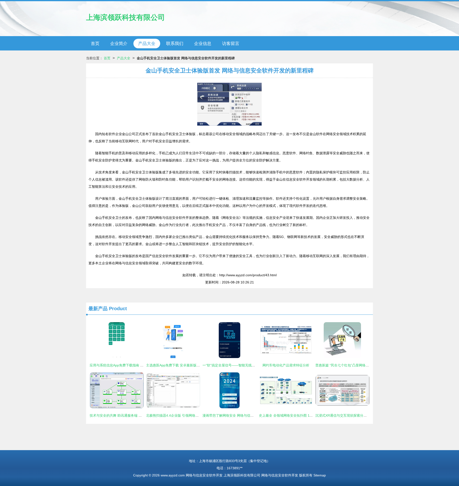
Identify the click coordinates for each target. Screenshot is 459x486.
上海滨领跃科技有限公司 (125, 17)
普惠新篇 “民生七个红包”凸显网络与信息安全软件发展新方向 (360, 365)
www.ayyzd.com (173, 475)
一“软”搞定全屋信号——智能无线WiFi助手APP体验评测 (243, 365)
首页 (95, 43)
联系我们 (174, 43)
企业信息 (202, 43)
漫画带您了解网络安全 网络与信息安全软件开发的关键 (243, 415)
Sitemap (319, 475)
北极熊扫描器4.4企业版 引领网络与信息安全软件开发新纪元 (190, 415)
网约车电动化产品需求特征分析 (285, 365)
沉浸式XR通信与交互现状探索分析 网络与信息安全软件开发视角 (363, 415)
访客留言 (230, 43)
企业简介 (118, 43)
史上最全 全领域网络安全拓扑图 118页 (287, 415)
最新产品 (98, 308)
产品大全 (146, 43)
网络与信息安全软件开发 (204, 475)
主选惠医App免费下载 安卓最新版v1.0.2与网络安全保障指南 (191, 365)
